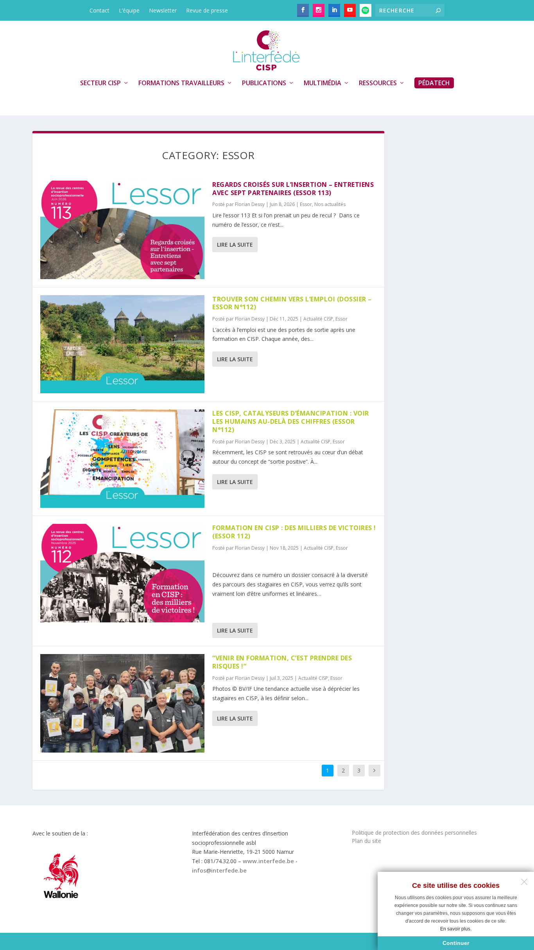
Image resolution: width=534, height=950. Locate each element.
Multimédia (322, 83)
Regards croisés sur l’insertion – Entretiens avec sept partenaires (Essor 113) (293, 188)
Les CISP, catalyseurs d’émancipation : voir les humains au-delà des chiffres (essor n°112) (290, 421)
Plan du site (366, 840)
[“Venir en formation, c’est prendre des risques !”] (122, 703)
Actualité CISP (318, 318)
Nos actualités (330, 204)
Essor (306, 204)
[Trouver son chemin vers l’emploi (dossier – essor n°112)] (122, 344)
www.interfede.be (268, 861)
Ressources (378, 83)
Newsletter (163, 10)
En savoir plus (455, 929)
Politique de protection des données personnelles (414, 832)
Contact (99, 10)
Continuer (456, 943)
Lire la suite (235, 244)
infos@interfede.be (219, 870)
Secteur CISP (100, 83)
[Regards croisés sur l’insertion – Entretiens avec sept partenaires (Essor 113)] (122, 230)
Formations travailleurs (181, 83)
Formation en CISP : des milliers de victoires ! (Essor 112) (294, 531)
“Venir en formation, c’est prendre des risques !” (282, 662)
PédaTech (434, 83)
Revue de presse (207, 10)
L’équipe (129, 10)
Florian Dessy (250, 204)
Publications (264, 83)
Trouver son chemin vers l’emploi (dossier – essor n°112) (292, 303)
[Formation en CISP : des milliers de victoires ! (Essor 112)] (122, 573)
